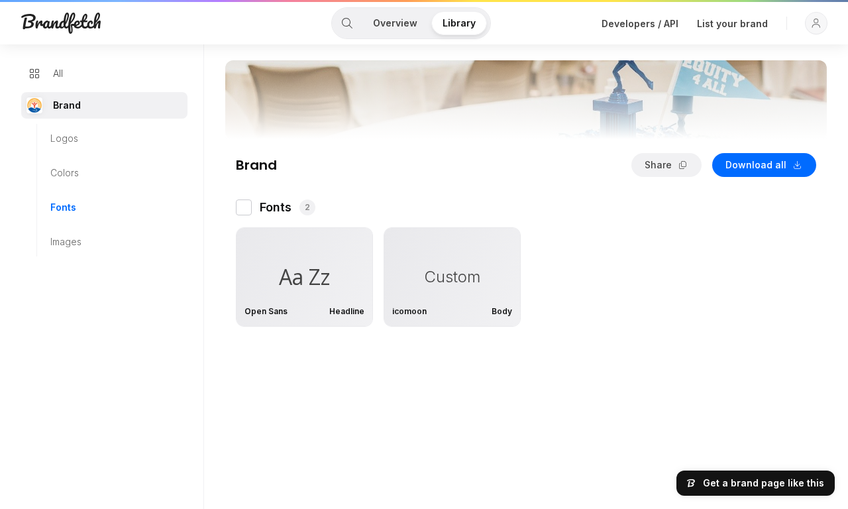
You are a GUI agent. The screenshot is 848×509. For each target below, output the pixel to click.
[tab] (347, 23)
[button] (816, 23)
